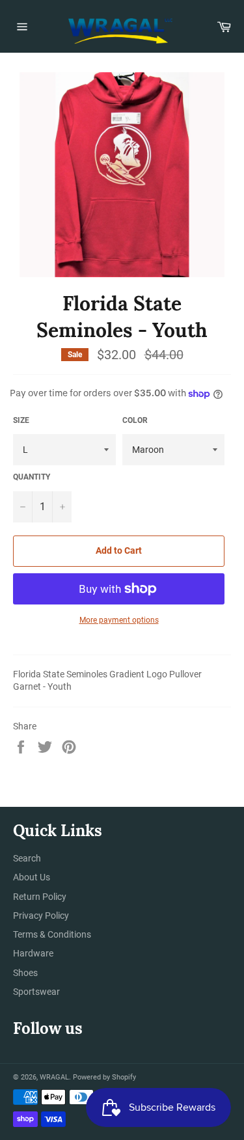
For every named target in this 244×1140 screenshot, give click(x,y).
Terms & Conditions (52, 934)
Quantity (31, 477)
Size (21, 420)
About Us (31, 877)
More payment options (119, 620)
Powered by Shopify (104, 1077)
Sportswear (36, 991)
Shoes (25, 973)
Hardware (33, 953)
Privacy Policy (41, 915)
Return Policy (39, 896)
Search (27, 858)
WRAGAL (54, 1077)
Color (135, 420)
